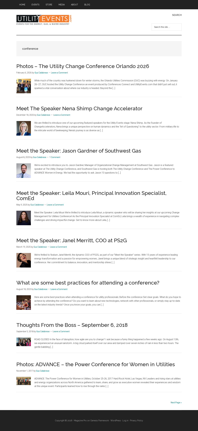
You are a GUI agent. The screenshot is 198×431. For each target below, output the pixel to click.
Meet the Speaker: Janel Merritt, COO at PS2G (71, 240)
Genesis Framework (99, 420)
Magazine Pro (80, 420)
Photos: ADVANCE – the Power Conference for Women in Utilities (95, 364)
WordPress (115, 420)
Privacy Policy (136, 420)
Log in (125, 420)
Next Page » (176, 402)
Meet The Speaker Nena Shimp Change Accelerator (79, 108)
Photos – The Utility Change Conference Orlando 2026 (82, 66)
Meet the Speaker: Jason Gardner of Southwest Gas (78, 151)
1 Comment (54, 157)
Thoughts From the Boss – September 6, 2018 (72, 325)
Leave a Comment (59, 72)
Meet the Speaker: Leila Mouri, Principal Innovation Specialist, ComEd (91, 195)
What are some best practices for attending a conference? (87, 283)
